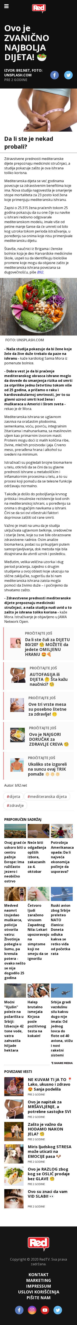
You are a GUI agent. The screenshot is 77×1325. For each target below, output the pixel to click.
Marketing (38, 1280)
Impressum (38, 1286)
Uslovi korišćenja (38, 1292)
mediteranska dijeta (47, 796)
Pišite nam (39, 1297)
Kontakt (38, 1274)
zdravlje (15, 805)
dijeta (13, 796)
